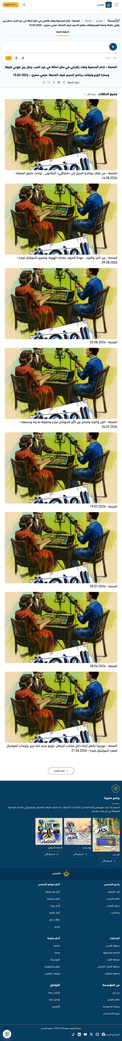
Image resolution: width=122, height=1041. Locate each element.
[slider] (61, 52)
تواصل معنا (54, 1000)
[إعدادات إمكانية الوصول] (7, 1034)
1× (8, 58)
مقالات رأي (54, 920)
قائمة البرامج (113, 899)
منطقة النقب (113, 960)
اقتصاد (56, 946)
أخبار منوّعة (53, 938)
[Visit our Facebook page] (103, 1034)
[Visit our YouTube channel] (87, 1034)
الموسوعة (55, 960)
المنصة (88, 21)
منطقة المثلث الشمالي (108, 966)
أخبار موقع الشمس (49, 884)
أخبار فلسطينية (53, 892)
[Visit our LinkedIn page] (81, 1034)
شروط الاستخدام (111, 1013)
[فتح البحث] (24, 5)
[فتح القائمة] (116, 5)
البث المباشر (9, 4)
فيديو (57, 927)
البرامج (99, 21)
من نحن (116, 993)
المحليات (115, 938)
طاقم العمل (114, 1000)
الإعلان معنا (54, 993)
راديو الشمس (112, 884)
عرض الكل (91, 94)
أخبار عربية (55, 906)
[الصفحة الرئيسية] (104, 5)
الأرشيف (56, 1006)
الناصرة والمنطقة (111, 953)
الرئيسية (114, 20)
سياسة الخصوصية (111, 1006)
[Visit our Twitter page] (93, 1034)
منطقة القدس (113, 946)
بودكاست (115, 913)
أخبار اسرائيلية (53, 899)
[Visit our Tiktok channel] (75, 1034)
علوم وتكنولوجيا (52, 966)
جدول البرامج (113, 906)
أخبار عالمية (54, 913)
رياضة (57, 953)
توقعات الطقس (52, 973)
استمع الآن (107, 861)
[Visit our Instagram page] (99, 1034)
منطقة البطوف (112, 973)
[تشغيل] (113, 47)
